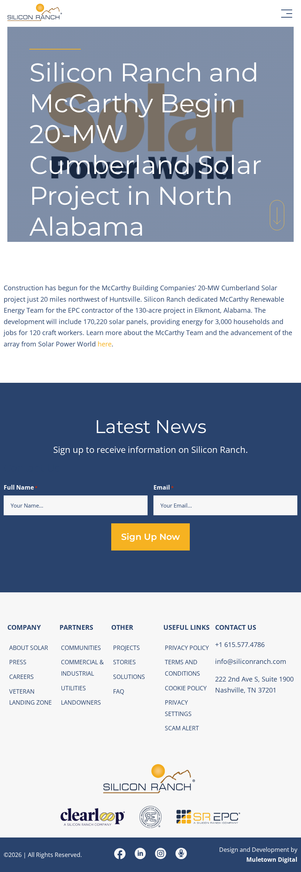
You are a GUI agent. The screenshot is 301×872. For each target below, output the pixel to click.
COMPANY (24, 627)
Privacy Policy (187, 648)
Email (163, 487)
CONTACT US (235, 627)
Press (17, 662)
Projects (126, 648)
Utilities (73, 688)
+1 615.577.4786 (240, 644)
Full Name (20, 487)
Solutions (129, 677)
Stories (124, 662)
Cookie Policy (186, 688)
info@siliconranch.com (250, 661)
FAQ (118, 691)
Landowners (81, 702)
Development (270, 850)
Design (228, 850)
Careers (21, 677)
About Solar (28, 648)
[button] (287, 14)
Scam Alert (182, 728)
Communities (81, 648)
